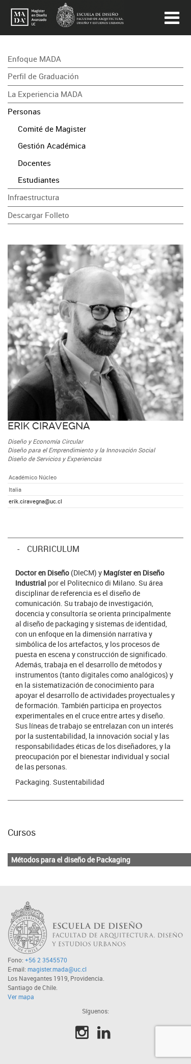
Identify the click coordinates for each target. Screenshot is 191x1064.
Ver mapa (21, 997)
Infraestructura (33, 197)
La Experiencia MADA (45, 94)
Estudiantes (39, 180)
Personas (24, 111)
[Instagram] (82, 1032)
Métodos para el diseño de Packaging (70, 859)
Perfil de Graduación (43, 76)
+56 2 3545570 (46, 960)
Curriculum (52, 548)
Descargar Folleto (38, 215)
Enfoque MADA (34, 59)
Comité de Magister (52, 129)
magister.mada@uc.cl (57, 969)
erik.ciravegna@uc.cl (35, 501)
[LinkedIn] (104, 1032)
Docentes (34, 163)
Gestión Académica (52, 145)
